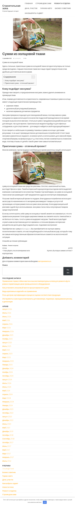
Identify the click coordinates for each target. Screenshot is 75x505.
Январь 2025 (7, 365)
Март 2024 (6, 398)
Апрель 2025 (7, 354)
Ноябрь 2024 (7, 372)
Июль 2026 (6, 313)
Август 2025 (7, 342)
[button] (32, 77)
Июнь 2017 (6, 446)
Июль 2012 (6, 461)
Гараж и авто (46, 8)
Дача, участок (31, 8)
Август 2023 (7, 416)
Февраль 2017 (8, 457)
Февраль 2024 (8, 402)
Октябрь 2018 (7, 435)
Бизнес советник (63, 8)
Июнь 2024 (6, 387)
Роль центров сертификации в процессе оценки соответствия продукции (31, 295)
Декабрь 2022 (7, 420)
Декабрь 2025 (7, 335)
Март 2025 (6, 357)
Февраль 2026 (8, 331)
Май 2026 (6, 320)
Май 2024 (6, 391)
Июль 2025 (6, 346)
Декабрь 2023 (7, 409)
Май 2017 (6, 450)
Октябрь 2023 (7, 413)
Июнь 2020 (6, 424)
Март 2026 (6, 328)
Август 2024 (7, 379)
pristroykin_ (18, 58)
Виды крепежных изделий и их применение (19, 291)
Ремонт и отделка (62, 3)
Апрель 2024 (7, 394)
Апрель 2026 (7, 324)
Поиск (5, 265)
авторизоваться (44, 261)
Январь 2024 (7, 405)
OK (45, 502)
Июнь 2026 (6, 316)
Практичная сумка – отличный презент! (19, 83)
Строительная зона (11, 7)
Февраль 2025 (8, 361)
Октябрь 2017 (7, 442)
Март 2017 (6, 454)
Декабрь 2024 (7, 368)
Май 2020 (6, 428)
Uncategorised (8, 468)
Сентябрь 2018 (8, 439)
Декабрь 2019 (7, 431)
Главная (29, 3)
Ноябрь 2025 (7, 339)
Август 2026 (7, 309)
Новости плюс (8, 487)
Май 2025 (6, 350)
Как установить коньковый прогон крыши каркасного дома (25, 288)
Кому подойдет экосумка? (14, 80)
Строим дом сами (43, 3)
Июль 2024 (6, 383)
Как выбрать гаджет (34, 13)
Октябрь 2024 (7, 376)
